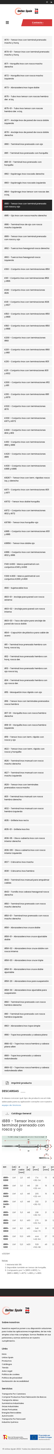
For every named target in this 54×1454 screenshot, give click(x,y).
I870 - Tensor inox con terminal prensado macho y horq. (25, 41)
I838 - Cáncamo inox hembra (19, 871)
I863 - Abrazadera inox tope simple (22, 1025)
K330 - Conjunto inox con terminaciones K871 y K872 (24, 420)
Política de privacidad (12, 1378)
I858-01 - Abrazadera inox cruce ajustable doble (25, 938)
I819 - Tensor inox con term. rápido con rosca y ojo (24, 738)
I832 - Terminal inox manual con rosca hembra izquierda (23, 810)
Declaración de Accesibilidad (15, 1381)
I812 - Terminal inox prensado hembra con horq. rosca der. (25, 658)
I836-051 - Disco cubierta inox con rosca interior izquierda (24, 852)
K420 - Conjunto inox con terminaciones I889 (25, 455)
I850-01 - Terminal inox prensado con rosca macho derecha (26, 917)
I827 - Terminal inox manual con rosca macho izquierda (23, 774)
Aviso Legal (7, 1371)
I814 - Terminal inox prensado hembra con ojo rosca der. (25, 682)
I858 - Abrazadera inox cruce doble (22, 927)
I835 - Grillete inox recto (16, 820)
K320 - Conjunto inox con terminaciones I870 (24, 408)
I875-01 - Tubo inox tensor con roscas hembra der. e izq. (23, 110)
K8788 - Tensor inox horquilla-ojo (21, 522)
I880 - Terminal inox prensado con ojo (23, 144)
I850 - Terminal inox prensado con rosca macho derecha (25, 905)
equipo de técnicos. (11, 1105)
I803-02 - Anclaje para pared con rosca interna (24, 610)
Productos (7, 1361)
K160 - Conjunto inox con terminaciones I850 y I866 (27, 327)
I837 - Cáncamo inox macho (19, 862)
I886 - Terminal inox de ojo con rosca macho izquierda (23, 226)
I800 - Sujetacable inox (16, 587)
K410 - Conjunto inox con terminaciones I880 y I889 (24, 443)
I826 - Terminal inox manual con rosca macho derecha (23, 762)
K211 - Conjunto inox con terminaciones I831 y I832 (26, 372)
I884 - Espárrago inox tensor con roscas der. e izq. (27, 193)
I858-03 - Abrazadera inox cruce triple (23, 960)
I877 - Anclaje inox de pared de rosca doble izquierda (26, 122)
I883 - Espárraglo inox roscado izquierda (25, 182)
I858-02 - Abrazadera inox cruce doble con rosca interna (26, 950)
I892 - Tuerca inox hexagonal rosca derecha (26, 248)
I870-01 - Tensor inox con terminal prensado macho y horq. (26, 53)
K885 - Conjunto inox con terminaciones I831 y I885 (27, 533)
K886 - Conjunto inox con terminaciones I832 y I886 (24, 554)
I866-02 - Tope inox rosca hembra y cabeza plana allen (26, 1045)
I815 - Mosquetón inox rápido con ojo (23, 692)
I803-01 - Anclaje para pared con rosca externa (24, 598)
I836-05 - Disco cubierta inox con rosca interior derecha (24, 840)
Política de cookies (10, 1374)
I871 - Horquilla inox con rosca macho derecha (23, 65)
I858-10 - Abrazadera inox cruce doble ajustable (23, 971)
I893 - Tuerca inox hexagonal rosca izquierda (22, 259)
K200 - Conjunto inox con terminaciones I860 (24, 339)
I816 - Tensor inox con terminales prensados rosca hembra (26, 703)
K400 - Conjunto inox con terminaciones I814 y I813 (25, 432)
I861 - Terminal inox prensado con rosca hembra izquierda (24, 1015)
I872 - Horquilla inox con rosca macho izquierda (23, 77)
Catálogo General (21, 1113)
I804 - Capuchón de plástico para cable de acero (26, 634)
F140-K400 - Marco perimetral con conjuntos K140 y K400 (21, 566)
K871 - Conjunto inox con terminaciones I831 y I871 (26, 491)
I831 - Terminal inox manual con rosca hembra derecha (23, 798)
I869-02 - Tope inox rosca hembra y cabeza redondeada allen (26, 1069)
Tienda (5, 1368)
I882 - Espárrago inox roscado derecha (24, 173)
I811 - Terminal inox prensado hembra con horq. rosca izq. (25, 646)
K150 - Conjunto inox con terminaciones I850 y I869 (27, 315)
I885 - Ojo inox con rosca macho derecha (25, 215)
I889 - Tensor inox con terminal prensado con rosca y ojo (25, 205)
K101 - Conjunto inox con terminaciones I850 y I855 (26, 280)
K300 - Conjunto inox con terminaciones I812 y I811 (27, 384)
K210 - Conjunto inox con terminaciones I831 (26, 361)
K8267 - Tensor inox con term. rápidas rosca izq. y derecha (27, 479)
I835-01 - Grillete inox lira (16, 829)
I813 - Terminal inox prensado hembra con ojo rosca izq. (25, 670)
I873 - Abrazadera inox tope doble (21, 87)
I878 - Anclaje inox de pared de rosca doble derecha (26, 134)
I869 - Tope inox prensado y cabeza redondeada (22, 1057)
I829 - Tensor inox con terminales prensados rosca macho (21, 786)
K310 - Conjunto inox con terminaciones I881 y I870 (26, 396)
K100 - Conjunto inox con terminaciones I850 (27, 269)
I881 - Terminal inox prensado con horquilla (26, 153)
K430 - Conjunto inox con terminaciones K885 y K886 (25, 467)
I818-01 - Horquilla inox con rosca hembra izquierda (25, 726)
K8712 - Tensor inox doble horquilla (22, 501)
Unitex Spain (7, 1357)
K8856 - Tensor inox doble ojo (19, 543)
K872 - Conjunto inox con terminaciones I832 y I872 (24, 512)
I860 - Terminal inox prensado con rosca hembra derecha (25, 1003)
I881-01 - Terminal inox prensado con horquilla (23, 163)
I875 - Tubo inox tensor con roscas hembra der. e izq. (26, 98)
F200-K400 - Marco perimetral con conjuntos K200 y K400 (22, 577)
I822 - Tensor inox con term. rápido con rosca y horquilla (24, 750)
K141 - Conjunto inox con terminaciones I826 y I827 (26, 303)
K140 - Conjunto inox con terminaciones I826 (24, 291)
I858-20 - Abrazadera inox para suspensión (26, 981)
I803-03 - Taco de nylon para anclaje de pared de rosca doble (24, 622)
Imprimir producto (21, 1083)
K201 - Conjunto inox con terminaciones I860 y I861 (27, 351)
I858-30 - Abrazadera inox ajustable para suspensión (25, 992)
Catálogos (7, 1364)
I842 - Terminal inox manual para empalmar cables (26, 881)
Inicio (4, 1354)
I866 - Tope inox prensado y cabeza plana (25, 1034)
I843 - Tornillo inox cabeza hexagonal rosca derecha (26, 893)
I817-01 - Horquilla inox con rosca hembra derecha (25, 715)
